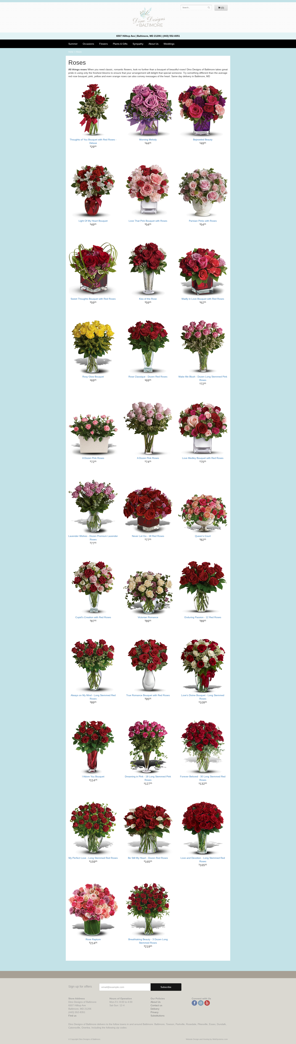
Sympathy (138, 43)
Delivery (155, 1008)
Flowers (103, 43)
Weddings (169, 43)
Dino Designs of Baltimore (148, 17)
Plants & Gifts (120, 43)
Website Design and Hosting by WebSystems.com (207, 1039)
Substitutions (157, 1015)
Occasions (88, 43)
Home (70, 52)
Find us (72, 1015)
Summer (73, 43)
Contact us (156, 1005)
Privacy (154, 1012)
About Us (156, 1002)
